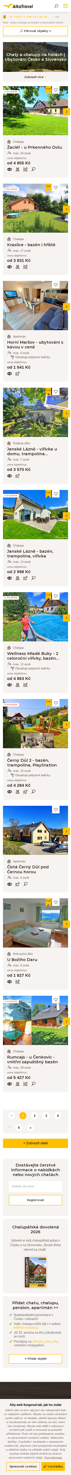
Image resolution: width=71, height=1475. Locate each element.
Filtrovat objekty (36, 31)
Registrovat (35, 1200)
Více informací (53, 1457)
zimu (48, 1341)
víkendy (37, 1341)
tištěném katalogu (26, 1327)
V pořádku (55, 1466)
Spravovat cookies (23, 1466)
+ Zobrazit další (35, 1143)
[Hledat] (56, 6)
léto (55, 1341)
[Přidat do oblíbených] (56, 90)
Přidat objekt (37, 1358)
